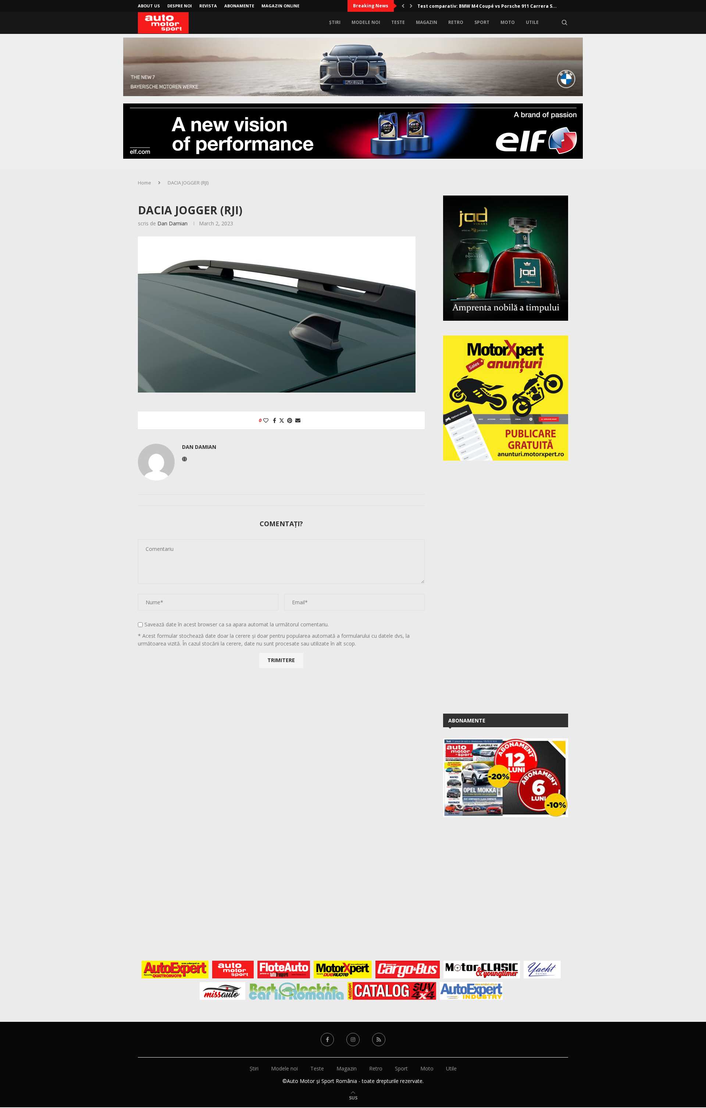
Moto (507, 22)
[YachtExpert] (542, 969)
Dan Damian (172, 223)
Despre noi (179, 5)
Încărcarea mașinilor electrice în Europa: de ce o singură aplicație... (496, 6)
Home (144, 182)
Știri (334, 22)
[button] (403, 6)
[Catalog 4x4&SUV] (391, 991)
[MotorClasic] (481, 969)
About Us (149, 5)
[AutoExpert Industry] (471, 991)
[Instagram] (353, 1039)
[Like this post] (265, 420)
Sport (481, 22)
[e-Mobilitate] (296, 991)
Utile (532, 22)
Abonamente (239, 5)
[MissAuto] (223, 991)
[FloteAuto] (283, 969)
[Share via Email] (297, 420)
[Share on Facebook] (274, 420)
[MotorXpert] (343, 969)
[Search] (564, 22)
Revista (208, 5)
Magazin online (280, 5)
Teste (398, 22)
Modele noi (366, 22)
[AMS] (233, 969)
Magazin (426, 22)
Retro (455, 22)
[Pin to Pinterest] (289, 420)
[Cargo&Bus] (407, 969)
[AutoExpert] (175, 969)
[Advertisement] (498, 585)
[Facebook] (327, 1039)
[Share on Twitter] (281, 420)
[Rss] (378, 1039)
